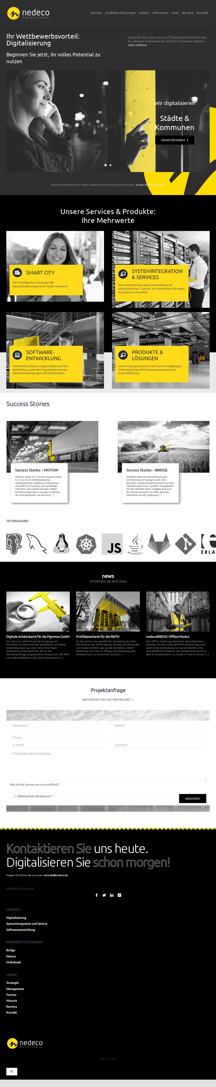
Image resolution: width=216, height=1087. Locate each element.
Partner (11, 994)
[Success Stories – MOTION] (52, 447)
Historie (11, 1000)
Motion (11, 956)
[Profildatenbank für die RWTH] (108, 612)
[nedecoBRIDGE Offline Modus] (178, 612)
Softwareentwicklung (20, 929)
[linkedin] (111, 895)
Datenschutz (26, 796)
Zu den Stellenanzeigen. (150, 184)
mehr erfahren (137, 45)
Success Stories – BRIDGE (147, 470)
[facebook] (96, 895)
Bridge (10, 950)
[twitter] (104, 895)
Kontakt (11, 1012)
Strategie (12, 982)
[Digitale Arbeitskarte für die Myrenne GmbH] (38, 612)
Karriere (11, 1006)
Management (15, 989)
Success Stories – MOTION (36, 470)
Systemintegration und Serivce (26, 923)
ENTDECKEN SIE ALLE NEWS (108, 581)
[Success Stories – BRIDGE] (163, 447)
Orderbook (13, 962)
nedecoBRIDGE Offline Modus (167, 636)
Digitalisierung (16, 917)
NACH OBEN (108, 1059)
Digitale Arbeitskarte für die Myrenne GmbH (38, 636)
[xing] (119, 895)
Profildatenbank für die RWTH (97, 636)
